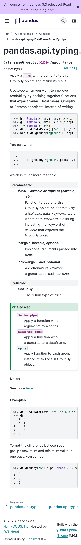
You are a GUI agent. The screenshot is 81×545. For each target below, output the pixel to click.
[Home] (7, 34)
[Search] (63, 20)
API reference (24, 33)
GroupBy (45, 33)
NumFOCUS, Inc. (16, 526)
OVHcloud (11, 532)
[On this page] (74, 20)
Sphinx (31, 539)
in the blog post (42, 10)
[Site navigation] (7, 20)
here (29, 388)
